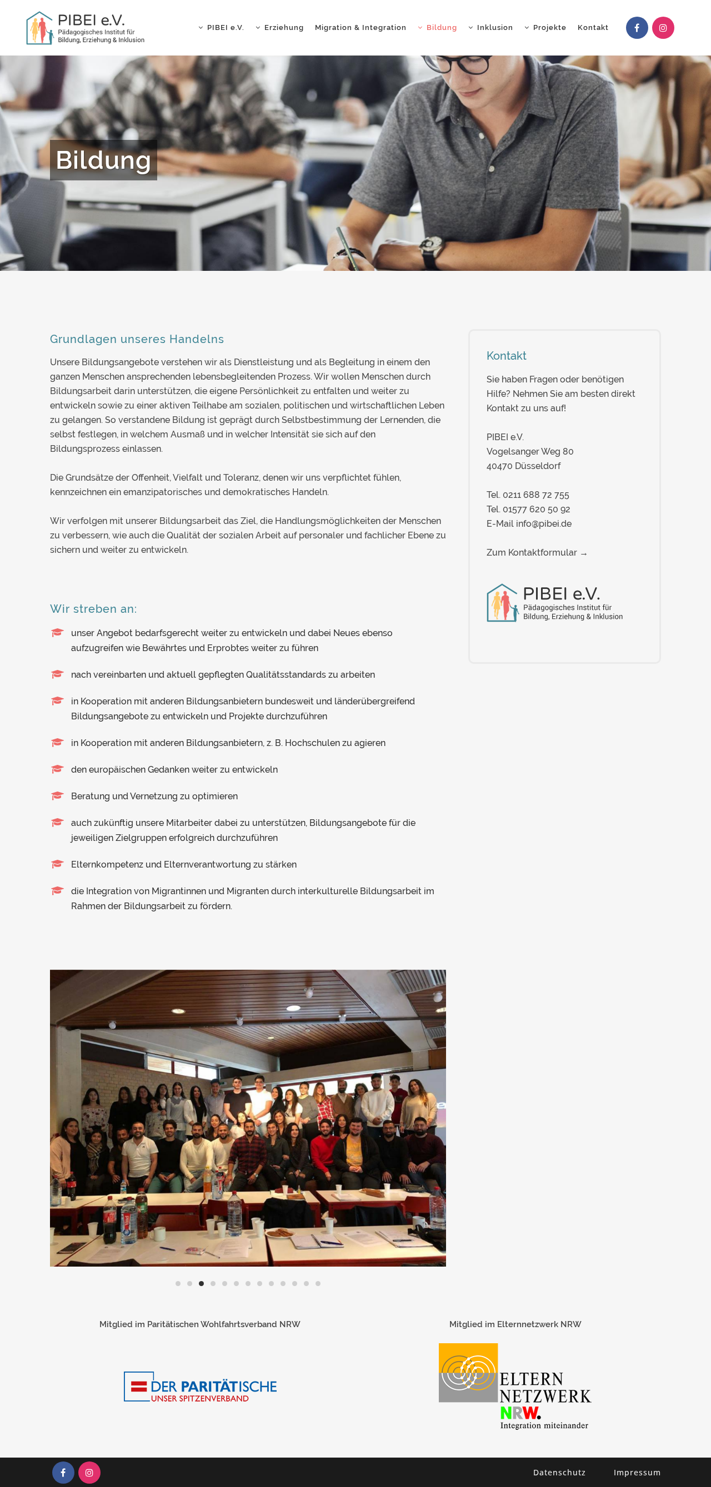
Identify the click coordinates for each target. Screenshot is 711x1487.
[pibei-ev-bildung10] (257, 1118)
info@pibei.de (544, 523)
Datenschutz (559, 1472)
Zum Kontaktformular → (537, 552)
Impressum (637, 1472)
